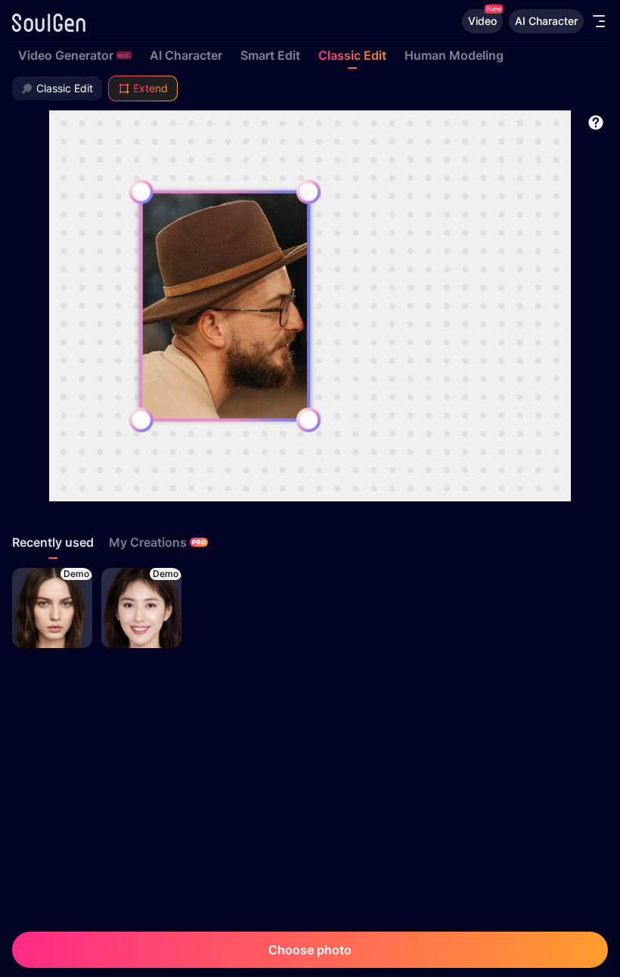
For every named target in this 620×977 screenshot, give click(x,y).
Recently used (53, 542)
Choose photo (310, 949)
